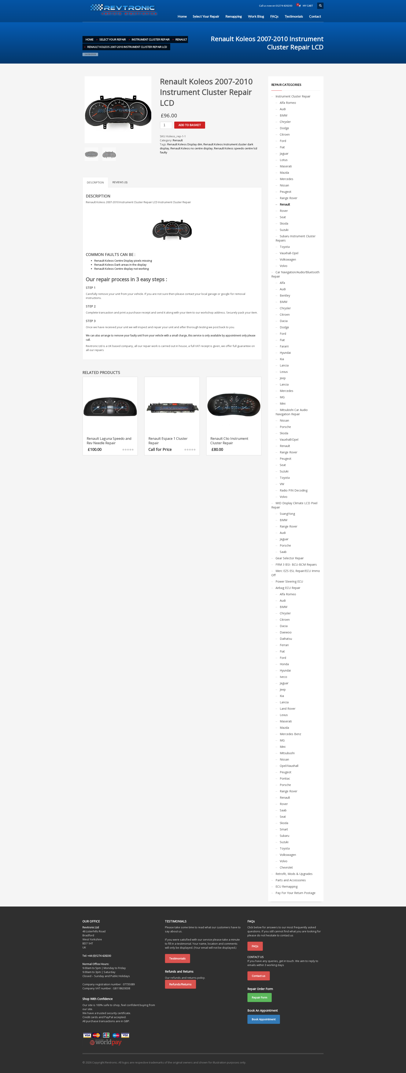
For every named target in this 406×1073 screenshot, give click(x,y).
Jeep (283, 378)
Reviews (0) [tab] (119, 182)
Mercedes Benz (290, 734)
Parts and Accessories (291, 880)
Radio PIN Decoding (293, 490)
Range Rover (288, 198)
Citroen (285, 134)
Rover (284, 211)
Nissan (284, 185)
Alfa (282, 283)
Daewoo (286, 632)
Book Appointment (264, 1019)
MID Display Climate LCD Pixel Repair (294, 505)
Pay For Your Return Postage (295, 893)
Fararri (284, 346)
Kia (282, 359)
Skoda (284, 223)
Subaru (284, 836)
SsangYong (287, 514)
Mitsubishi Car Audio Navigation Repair (292, 412)
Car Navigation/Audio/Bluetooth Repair (295, 274)
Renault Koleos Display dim (184, 144)
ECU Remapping (287, 886)
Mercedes (286, 179)
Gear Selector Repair (290, 558)
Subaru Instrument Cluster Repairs (295, 238)
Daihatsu (286, 639)
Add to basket (189, 125)
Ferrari (284, 645)
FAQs (255, 946)
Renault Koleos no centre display (191, 148)
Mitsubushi (287, 753)
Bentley (285, 295)
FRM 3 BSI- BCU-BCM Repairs (296, 564)
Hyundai (285, 353)
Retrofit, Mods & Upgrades (294, 874)
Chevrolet (286, 867)
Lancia (284, 365)
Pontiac (285, 778)
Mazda (284, 173)
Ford (283, 141)
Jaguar (284, 153)
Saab (283, 552)
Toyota (285, 247)
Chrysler (285, 122)
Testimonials (177, 958)
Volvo (283, 266)
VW (282, 484)
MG (282, 397)
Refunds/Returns (180, 984)
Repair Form (259, 997)
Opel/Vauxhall (289, 766)
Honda (284, 664)
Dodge (284, 128)
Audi (283, 109)
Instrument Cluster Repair (293, 96)
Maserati (286, 166)
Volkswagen (288, 259)
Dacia (284, 321)
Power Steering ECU (289, 581)
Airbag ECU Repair (288, 588)
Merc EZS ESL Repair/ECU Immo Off (295, 573)
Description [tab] (95, 182)
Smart (284, 829)
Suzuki (284, 230)
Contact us (258, 976)
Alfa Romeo (288, 103)
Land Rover (287, 709)
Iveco (283, 677)
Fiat (282, 147)
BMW (283, 115)
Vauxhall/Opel (289, 439)
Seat (283, 217)
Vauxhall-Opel (289, 253)
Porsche (285, 427)
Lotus (284, 160)
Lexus (284, 372)
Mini (282, 403)
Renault (178, 140)
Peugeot (285, 192)
